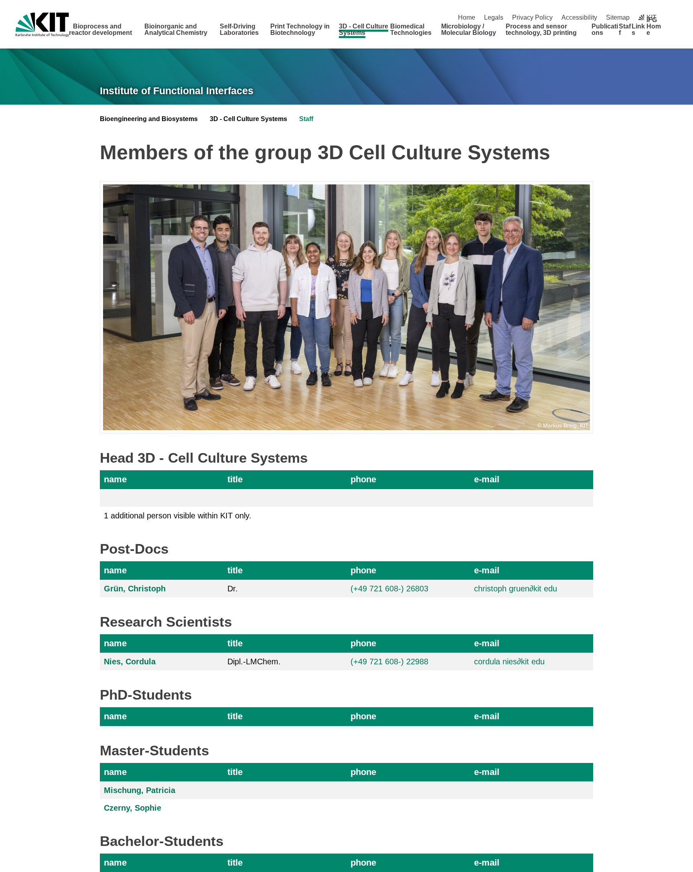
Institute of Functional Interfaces (176, 90)
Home (466, 17)
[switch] (674, 17)
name (115, 479)
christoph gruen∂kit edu (515, 588)
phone (363, 479)
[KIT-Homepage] (42, 24)
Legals (493, 17)
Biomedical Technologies (411, 29)
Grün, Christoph (135, 588)
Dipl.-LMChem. (254, 661)
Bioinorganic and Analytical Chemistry (175, 29)
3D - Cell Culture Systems (363, 29)
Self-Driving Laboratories (239, 29)
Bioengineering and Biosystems (149, 118)
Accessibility (579, 17)
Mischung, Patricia (139, 790)
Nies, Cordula (130, 661)
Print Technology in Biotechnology (300, 29)
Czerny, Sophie (132, 807)
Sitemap (618, 17)
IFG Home (653, 26)
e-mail (486, 479)
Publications (605, 29)
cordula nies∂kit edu (509, 661)
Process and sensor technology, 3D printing (541, 29)
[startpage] (674, 32)
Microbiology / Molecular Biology (468, 29)
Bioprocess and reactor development (100, 29)
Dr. (232, 588)
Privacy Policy (532, 17)
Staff (625, 29)
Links (638, 29)
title (235, 479)
